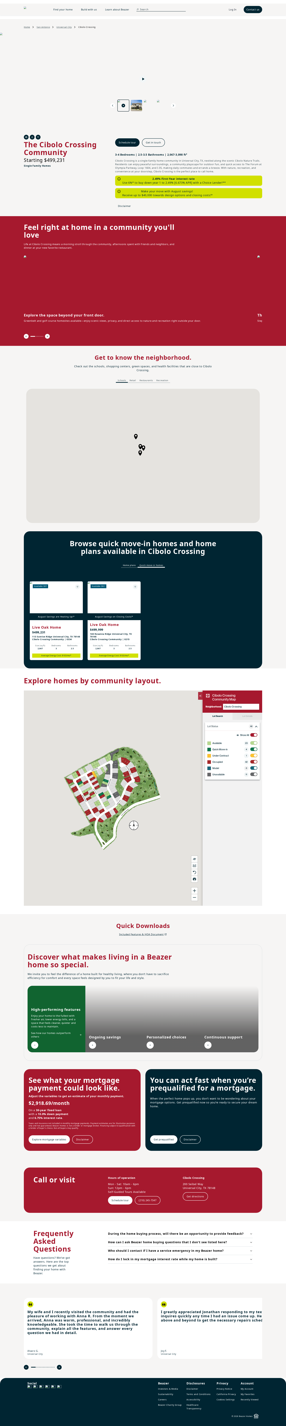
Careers (162, 1399)
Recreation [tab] (162, 380)
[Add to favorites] (77, 586)
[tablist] (143, 380)
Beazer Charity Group (170, 1404)
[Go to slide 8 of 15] (44, 1367)
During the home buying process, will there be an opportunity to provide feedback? (176, 1234)
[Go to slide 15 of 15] (54, 1367)
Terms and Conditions (198, 1394)
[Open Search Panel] (137, 9)
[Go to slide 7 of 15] (43, 1367)
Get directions (195, 1196)
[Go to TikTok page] (41, 1387)
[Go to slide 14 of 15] (52, 1367)
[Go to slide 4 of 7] (38, 336)
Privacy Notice (224, 1388)
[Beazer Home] (35, 10)
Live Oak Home (46, 627)
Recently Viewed (250, 1399)
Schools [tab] (122, 380)
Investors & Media (168, 1388)
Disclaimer (124, 206)
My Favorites (248, 1394)
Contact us (253, 9)
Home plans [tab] (129, 565)
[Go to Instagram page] (35, 1387)
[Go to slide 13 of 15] (51, 1367)
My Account (247, 1388)
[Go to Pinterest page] (59, 1387)
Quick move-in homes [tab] (151, 565)
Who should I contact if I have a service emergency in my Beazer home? (166, 1251)
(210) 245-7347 (148, 1200)
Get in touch (153, 142)
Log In (233, 9)
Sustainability (165, 1394)
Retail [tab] (133, 380)
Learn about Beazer (117, 9)
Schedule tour (127, 142)
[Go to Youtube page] (53, 1387)
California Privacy (226, 1394)
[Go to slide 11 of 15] (48, 1367)
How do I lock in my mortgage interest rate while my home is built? (162, 1259)
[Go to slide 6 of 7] (41, 336)
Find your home (63, 9)
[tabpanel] (143, 456)
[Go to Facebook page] (29, 1387)
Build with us (89, 9)
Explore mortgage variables (49, 1139)
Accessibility (193, 1399)
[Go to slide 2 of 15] (36, 1367)
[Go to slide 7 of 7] (42, 336)
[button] (140, 453)
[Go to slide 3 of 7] (37, 336)
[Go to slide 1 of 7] (32, 336)
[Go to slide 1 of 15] (33, 1367)
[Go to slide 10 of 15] (47, 1367)
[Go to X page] (47, 1387)
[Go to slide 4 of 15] (39, 1367)
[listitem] (88, 1328)
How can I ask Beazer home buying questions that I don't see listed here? (167, 1242)
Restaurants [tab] (146, 380)
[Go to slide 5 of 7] (40, 336)
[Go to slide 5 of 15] (40, 1367)
